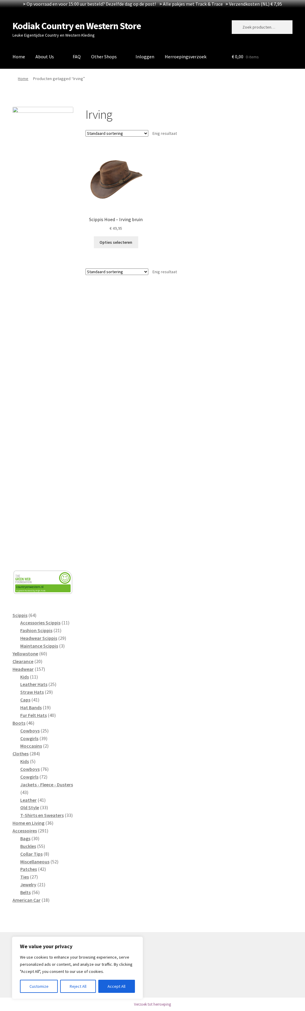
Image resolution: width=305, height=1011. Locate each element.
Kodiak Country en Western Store (77, 26)
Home (19, 57)
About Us (44, 57)
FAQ (77, 57)
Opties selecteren (115, 242)
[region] (77, 968)
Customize (39, 986)
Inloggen (145, 57)
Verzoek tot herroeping (152, 1004)
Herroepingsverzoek (185, 57)
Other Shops (104, 57)
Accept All (116, 986)
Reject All (78, 986)
